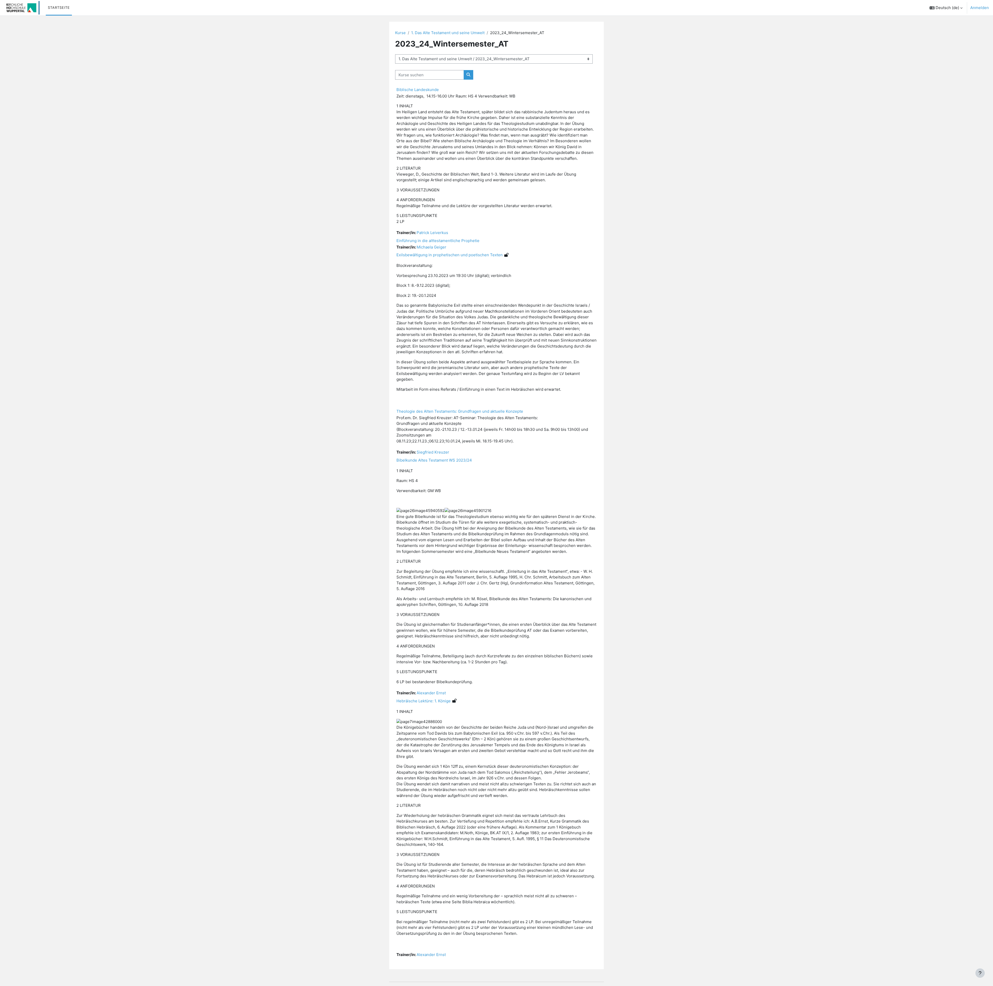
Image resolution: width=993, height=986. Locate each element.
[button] (946, 8)
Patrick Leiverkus (432, 232)
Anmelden (979, 7)
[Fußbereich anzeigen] (980, 973)
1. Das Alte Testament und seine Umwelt (448, 32)
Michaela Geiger (431, 247)
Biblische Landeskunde (417, 89)
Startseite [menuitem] (59, 7)
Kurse (400, 32)
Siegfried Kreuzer (433, 452)
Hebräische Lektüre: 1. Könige (423, 700)
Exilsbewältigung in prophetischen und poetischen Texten (449, 254)
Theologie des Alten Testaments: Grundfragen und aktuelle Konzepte (459, 411)
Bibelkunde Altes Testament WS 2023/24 (434, 460)
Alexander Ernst (431, 692)
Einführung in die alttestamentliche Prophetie (437, 240)
